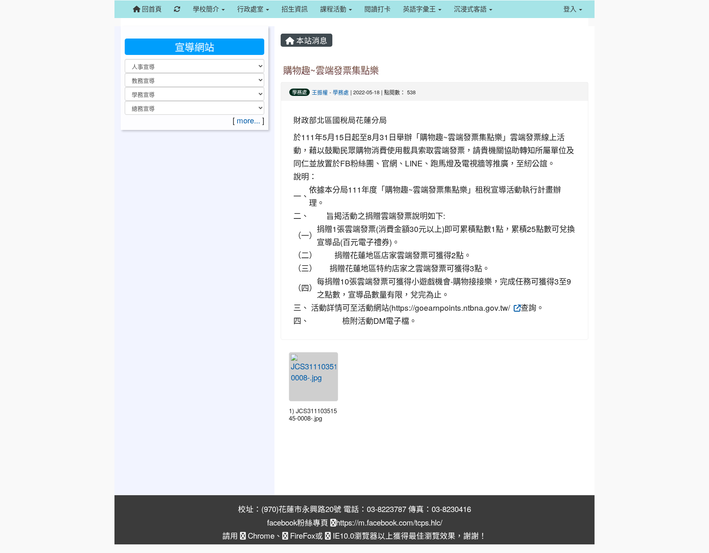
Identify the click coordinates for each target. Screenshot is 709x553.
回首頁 (151, 9)
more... (248, 120)
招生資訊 (294, 9)
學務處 (299, 92)
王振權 (320, 92)
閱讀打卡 (377, 9)
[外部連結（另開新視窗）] (516, 307)
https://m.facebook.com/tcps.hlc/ (389, 522)
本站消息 (310, 40)
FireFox (301, 535)
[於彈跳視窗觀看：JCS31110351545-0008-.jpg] (313, 376)
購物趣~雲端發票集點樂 (331, 69)
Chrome (260, 535)
